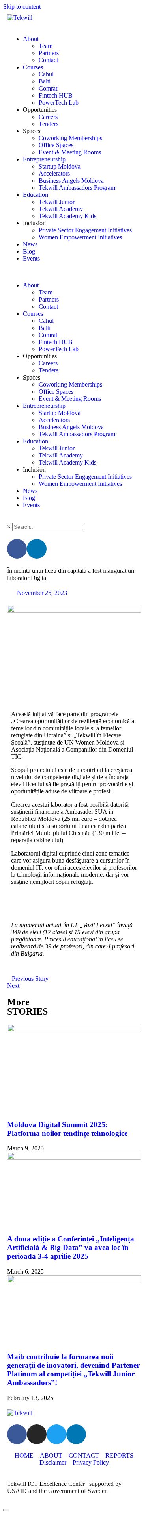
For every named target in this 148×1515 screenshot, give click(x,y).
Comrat (48, 88)
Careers (48, 116)
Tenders (48, 123)
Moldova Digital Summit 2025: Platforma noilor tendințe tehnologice (67, 1129)
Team (45, 46)
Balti (45, 81)
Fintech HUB (56, 95)
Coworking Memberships (70, 138)
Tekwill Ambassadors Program (77, 187)
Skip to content (22, 6)
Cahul (46, 74)
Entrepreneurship (44, 159)
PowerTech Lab (59, 102)
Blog (29, 251)
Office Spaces (56, 145)
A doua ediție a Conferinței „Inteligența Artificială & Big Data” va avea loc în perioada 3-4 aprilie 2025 (70, 1247)
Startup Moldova (60, 166)
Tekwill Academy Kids (67, 216)
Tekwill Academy (61, 209)
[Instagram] (37, 1434)
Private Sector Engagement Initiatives (85, 230)
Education (35, 194)
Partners (49, 53)
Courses (33, 67)
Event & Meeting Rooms (70, 152)
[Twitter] (56, 1434)
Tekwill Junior (57, 201)
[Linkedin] (37, 549)
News (30, 244)
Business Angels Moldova (71, 180)
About (31, 38)
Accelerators (54, 173)
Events (31, 258)
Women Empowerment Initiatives (80, 237)
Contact (48, 60)
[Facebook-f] (17, 549)
